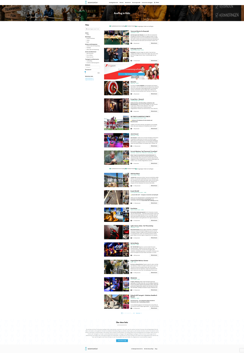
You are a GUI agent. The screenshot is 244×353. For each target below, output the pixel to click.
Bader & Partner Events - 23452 (137, 209)
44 (133, 313)
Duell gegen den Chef (136, 48)
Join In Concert (134, 134)
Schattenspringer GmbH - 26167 (137, 100)
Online (88, 34)
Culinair (88, 40)
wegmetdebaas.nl (89, 78)
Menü (157, 2)
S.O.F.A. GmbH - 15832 (135, 175)
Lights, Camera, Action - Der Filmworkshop (142, 226)
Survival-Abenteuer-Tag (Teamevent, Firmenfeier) (144, 151)
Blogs (156, 348)
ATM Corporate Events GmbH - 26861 (138, 118)
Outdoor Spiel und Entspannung (93, 45)
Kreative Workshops (91, 38)
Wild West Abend (135, 173)
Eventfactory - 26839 (135, 298)
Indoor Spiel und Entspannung (93, 49)
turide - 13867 (133, 262)
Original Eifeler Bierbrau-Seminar (139, 260)
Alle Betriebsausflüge (148, 348)
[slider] (85, 71)
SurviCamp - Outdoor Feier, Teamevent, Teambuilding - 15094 (143, 152)
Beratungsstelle (136, 2)
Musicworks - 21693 (135, 227)
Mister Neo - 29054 (135, 83)
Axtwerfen (133, 82)
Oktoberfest (134, 278)
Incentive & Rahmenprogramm (93, 62)
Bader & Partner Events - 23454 (137, 50)
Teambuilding (89, 60)
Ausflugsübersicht (113, 2)
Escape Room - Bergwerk (137, 99)
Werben (122, 2)
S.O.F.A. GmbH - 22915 (135, 279)
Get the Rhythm (135, 243)
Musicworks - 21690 (135, 135)
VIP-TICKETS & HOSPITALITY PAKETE (140, 116)
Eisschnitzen (134, 208)
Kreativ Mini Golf (135, 191)
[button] (117, 37)
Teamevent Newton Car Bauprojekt (140, 31)
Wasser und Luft (90, 57)
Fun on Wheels (90, 55)
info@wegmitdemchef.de (137, 348)
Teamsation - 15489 (135, 32)
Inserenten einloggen (147, 2)
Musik (88, 42)
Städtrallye (89, 47)
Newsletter (128, 2)
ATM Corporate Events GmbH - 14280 (138, 192)
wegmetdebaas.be (89, 79)
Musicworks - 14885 (135, 244)
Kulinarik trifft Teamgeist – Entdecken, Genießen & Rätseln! (144, 296)
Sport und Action (90, 53)
